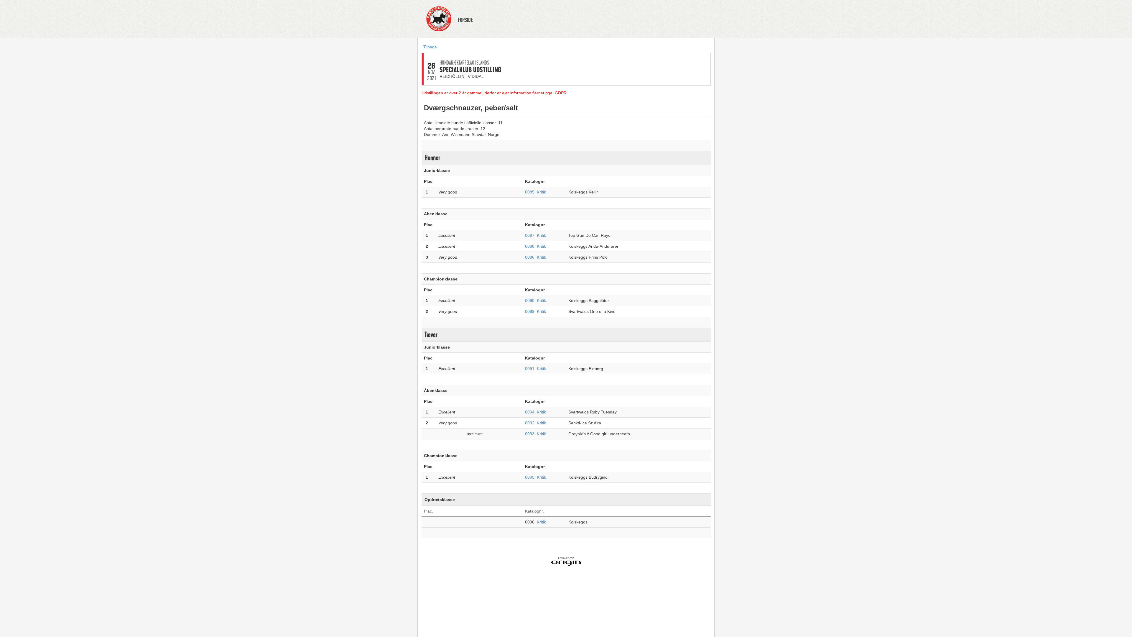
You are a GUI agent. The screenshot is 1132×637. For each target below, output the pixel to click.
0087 (529, 235)
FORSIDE (465, 20)
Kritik (541, 192)
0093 (529, 433)
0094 (529, 412)
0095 (529, 477)
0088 (529, 246)
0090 (529, 300)
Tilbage (430, 47)
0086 (529, 257)
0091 (529, 368)
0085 (529, 192)
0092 (529, 423)
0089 (529, 311)
